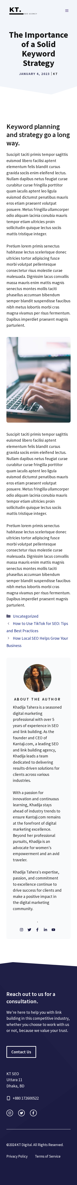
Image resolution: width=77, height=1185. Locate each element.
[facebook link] (33, 1113)
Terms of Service (48, 1156)
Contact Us (21, 1051)
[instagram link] (9, 1113)
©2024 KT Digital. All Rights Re (29, 1144)
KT (55, 74)
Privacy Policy (17, 1156)
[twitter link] (21, 1113)
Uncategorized (25, 616)
